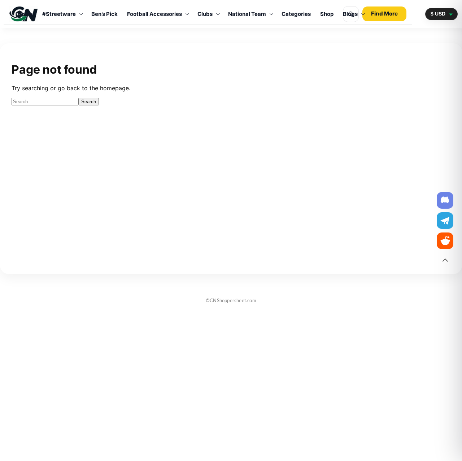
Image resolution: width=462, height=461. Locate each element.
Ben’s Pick (104, 13)
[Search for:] (45, 101)
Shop (327, 13)
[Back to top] (445, 261)
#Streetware (59, 13)
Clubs (205, 13)
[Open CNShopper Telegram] (445, 220)
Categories (296, 13)
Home (25, 13)
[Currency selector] (441, 14)
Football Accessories (154, 13)
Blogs (350, 13)
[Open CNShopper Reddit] (445, 240)
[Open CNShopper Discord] (445, 200)
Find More (384, 13)
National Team (247, 13)
